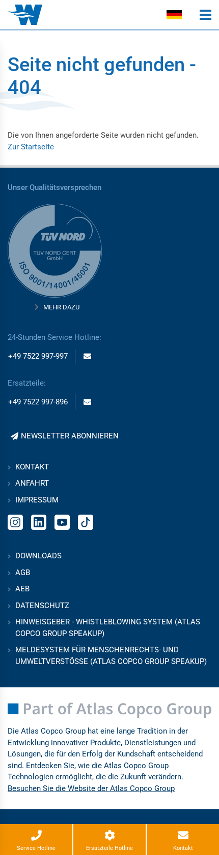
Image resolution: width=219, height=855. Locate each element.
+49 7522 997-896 (38, 401)
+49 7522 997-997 (38, 356)
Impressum (37, 499)
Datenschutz (42, 605)
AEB (22, 588)
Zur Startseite (31, 146)
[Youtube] (62, 521)
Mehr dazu (61, 307)
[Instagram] (15, 521)
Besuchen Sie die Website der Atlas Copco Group (91, 788)
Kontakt (32, 466)
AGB (22, 572)
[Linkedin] (38, 521)
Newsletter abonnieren (70, 435)
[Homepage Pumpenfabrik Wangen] (25, 15)
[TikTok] (85, 521)
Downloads (38, 555)
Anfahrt (32, 483)
